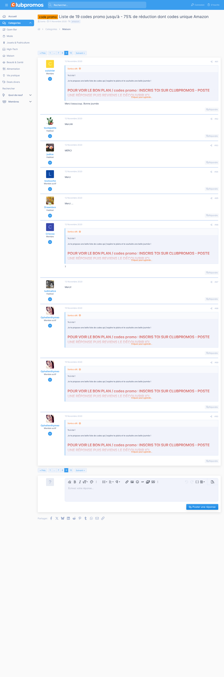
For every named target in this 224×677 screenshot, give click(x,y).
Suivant (79, 53)
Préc (43, 53)
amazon (75, 21)
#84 (216, 172)
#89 (216, 362)
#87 (216, 282)
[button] (6, 5)
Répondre (213, 109)
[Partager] (211, 61)
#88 (216, 308)
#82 (216, 119)
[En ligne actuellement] (50, 204)
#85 (216, 198)
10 (71, 53)
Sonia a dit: (73, 68)
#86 (216, 224)
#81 (216, 61)
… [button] (54, 53)
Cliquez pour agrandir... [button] (141, 97)
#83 (216, 145)
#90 (216, 416)
